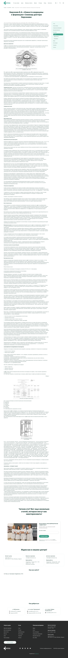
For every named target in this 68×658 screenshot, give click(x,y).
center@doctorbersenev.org (31, 557)
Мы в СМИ (9, 7)
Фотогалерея (20, 633)
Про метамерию (36, 631)
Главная (5, 7)
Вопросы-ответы (28, 3)
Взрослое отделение (7, 628)
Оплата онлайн (10, 642)
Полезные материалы (38, 625)
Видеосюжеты (56, 36)
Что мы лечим (16, 3)
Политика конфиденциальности (45, 648)
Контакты (50, 3)
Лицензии (54, 45)
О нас (54, 23)
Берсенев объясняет (36, 635)
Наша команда (55, 25)
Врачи (35, 3)
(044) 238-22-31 (8, 557)
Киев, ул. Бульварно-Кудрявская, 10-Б (14, 573)
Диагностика (6, 631)
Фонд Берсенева (21, 631)
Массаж (5, 633)
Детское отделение (7, 630)
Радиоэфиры (56, 38)
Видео (54, 40)
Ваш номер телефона (42, 530)
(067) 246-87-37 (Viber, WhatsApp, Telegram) (13, 558)
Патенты (54, 47)
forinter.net (37, 653)
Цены (22, 3)
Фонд (45, 3)
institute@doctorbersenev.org (51, 557)
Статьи (13, 7)
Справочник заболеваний (37, 633)
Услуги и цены (7, 625)
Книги (34, 630)
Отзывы (40, 3)
